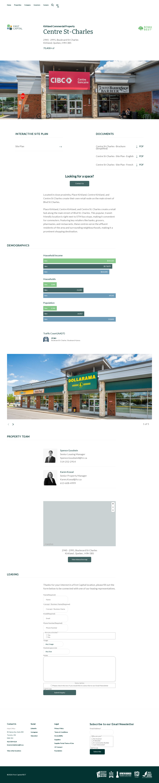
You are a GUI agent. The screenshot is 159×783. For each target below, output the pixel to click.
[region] (79, 523)
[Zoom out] (113, 507)
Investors (37, 5)
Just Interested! (99, 745)
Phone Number (52, 623)
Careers (46, 5)
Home (9, 5)
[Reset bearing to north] (113, 510)
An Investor (97, 739)
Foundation (58, 751)
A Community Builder (101, 743)
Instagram (34, 732)
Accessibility (58, 736)
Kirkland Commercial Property (59, 26)
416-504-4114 (12, 742)
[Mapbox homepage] (48, 544)
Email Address (95, 728)
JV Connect (58, 747)
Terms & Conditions (61, 732)
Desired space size (50, 648)
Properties (17, 5)
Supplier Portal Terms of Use (64, 743)
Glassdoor (34, 736)
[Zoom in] (113, 503)
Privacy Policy (59, 728)
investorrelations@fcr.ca (15, 745)
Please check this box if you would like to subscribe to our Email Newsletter (80, 686)
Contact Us (79, 183)
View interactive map (79, 559)
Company (27, 5)
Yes (49, 635)
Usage (45, 640)
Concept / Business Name (56, 604)
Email (49, 614)
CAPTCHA (47, 689)
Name (49, 595)
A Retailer (97, 741)
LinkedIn (34, 728)
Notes (45, 655)
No (49, 637)
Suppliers (57, 739)
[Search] (52, 5)
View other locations (14, 751)
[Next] (13, 424)
